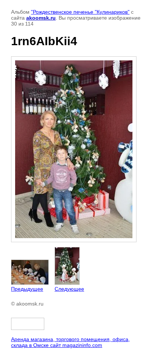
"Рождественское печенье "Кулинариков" (80, 12)
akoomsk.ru (41, 18)
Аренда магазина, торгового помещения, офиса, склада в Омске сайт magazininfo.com (70, 342)
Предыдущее (27, 289)
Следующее (69, 289)
